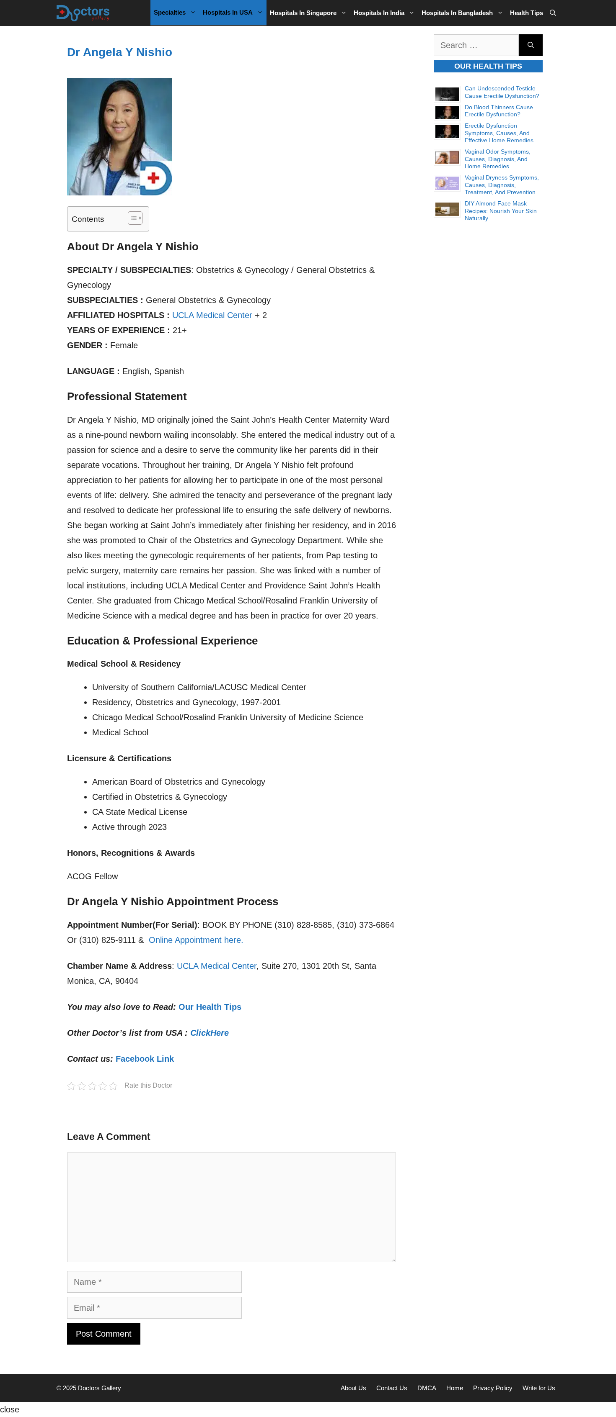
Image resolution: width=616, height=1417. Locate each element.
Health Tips (526, 12)
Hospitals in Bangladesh (457, 12)
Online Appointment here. (196, 940)
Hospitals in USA (228, 12)
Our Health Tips (210, 1006)
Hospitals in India (379, 12)
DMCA (426, 1387)
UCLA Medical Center (212, 315)
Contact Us (391, 1387)
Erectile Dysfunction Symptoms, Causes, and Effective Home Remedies (499, 133)
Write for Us (539, 1387)
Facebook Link (145, 1058)
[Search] (531, 45)
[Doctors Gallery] (83, 13)
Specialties (170, 12)
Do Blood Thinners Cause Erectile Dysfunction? (499, 111)
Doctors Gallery (98, 1387)
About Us (353, 1387)
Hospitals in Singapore (303, 12)
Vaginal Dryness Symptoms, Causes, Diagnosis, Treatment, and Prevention (502, 184)
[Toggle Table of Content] (131, 218)
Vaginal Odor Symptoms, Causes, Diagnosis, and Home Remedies (498, 158)
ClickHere (209, 1032)
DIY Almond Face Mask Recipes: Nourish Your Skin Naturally (501, 210)
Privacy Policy (492, 1387)
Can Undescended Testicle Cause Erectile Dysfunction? (502, 92)
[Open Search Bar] (552, 13)
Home (454, 1387)
